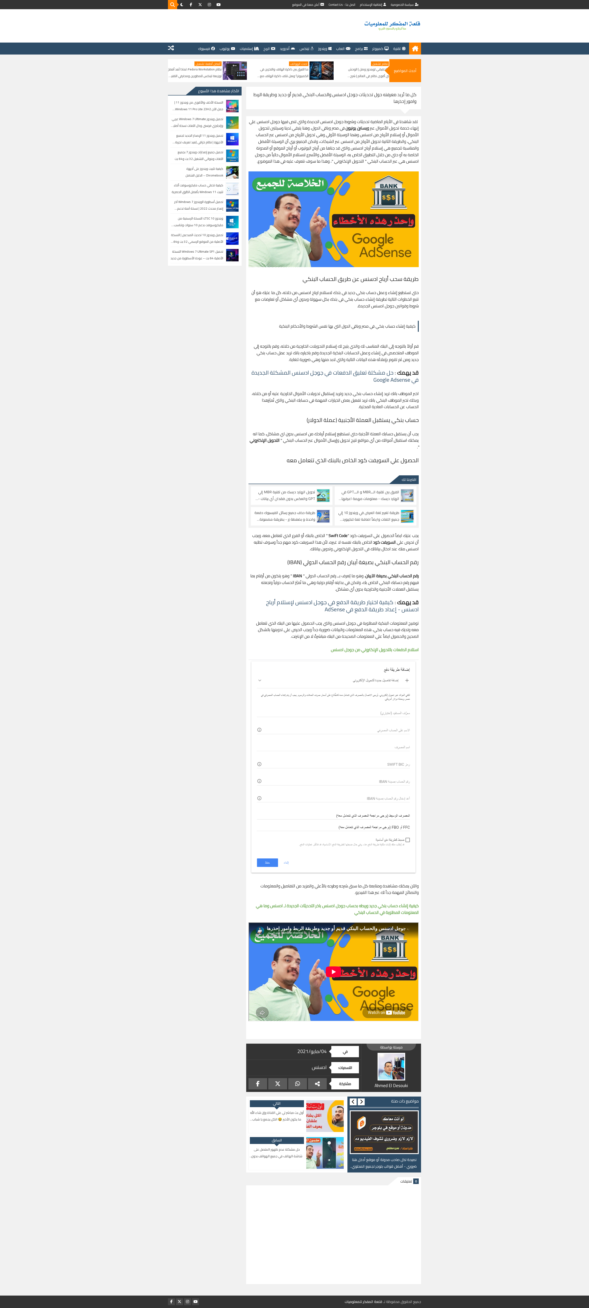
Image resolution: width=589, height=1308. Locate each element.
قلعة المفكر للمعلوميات (363, 1301)
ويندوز (322, 48)
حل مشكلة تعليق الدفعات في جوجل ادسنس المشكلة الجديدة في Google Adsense (335, 376)
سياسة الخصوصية (402, 5)
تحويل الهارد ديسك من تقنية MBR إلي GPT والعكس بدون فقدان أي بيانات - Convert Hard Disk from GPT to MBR (286, 495)
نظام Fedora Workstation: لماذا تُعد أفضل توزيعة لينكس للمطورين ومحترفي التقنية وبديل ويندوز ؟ (284, 72)
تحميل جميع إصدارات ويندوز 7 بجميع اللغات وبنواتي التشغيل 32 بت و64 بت (199, 155)
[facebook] (191, 4)
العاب (340, 48)
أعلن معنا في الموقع (305, 5)
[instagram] (209, 4)
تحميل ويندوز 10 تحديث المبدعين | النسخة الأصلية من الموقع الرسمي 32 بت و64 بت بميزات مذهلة (197, 238)
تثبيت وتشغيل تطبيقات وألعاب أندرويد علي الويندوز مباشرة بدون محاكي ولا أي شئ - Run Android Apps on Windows (384, 1163)
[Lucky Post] (171, 49)
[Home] (415, 49)
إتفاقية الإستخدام (371, 5)
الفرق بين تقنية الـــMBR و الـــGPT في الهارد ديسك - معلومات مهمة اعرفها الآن (370, 495)
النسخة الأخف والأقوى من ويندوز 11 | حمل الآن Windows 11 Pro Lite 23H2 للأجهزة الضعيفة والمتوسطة (198, 106)
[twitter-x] (200, 4)
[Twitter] (277, 1083)
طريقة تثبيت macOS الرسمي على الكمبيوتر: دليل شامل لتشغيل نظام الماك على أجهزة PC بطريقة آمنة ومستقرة (198, 72)
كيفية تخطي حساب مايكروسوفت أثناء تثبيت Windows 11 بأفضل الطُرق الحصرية (197, 188)
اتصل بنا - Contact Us (342, 5)
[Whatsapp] (297, 1083)
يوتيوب (224, 48)
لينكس (304, 48)
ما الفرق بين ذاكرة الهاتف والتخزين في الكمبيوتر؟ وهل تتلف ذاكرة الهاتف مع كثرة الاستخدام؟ (373, 72)
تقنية (397, 48)
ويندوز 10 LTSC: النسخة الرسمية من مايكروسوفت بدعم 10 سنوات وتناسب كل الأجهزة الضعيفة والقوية (198, 221)
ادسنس (319, 1067)
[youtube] (218, 4)
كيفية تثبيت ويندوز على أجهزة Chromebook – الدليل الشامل (204, 172)
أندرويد (285, 48)
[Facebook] (257, 1083)
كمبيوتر (377, 48)
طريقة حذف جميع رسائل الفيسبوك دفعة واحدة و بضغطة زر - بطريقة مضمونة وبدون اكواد (284, 516)
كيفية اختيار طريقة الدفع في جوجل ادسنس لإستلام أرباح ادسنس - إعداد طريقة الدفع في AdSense (342, 606)
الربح (266, 48)
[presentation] (361, 1101)
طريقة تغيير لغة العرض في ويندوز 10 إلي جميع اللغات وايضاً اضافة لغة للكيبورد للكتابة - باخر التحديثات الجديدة (368, 516)
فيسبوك (204, 48)
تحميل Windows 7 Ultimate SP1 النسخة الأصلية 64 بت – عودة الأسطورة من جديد (196, 254)
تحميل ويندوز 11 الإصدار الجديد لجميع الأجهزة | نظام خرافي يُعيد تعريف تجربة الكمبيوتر (199, 139)
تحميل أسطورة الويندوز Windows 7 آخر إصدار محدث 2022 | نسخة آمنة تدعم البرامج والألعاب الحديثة (198, 205)
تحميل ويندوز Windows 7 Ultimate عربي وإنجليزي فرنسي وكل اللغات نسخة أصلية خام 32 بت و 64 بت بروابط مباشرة (197, 122)
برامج (359, 48)
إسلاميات (246, 48)
